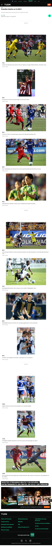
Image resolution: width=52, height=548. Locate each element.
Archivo (37, 526)
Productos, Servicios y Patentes (42, 523)
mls (2, 7)
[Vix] (49, 5)
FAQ (19, 524)
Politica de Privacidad (6, 519)
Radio (35, 1)
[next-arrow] (50, 500)
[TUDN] (7, 5)
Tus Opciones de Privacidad (41, 528)
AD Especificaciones (23, 519)
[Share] (49, 15)
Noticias (20, 1)
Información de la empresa (7, 524)
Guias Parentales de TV (23, 527)
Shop (39, 1)
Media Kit (20, 521)
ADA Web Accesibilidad (6, 527)
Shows (15, 1)
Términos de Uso (5, 521)
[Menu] (2, 5)
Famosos (25, 1)
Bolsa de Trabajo (5, 529)
